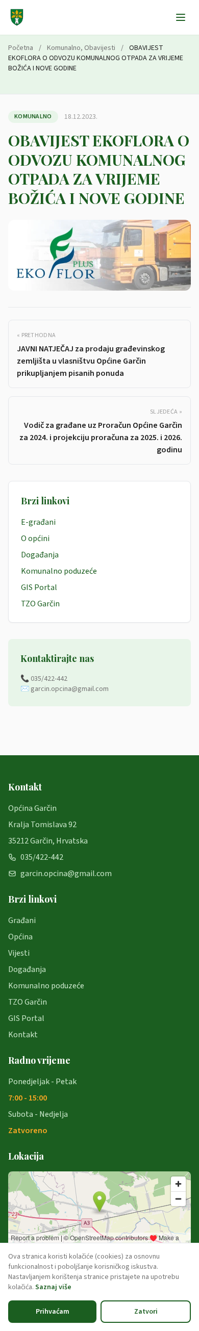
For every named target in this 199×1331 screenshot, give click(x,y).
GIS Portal (39, 587)
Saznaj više (53, 1287)
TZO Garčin (40, 603)
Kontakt (23, 1034)
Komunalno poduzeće (59, 571)
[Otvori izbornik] (180, 17)
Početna (20, 48)
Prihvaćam (52, 1312)
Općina (20, 936)
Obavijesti (99, 48)
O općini (35, 538)
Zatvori (146, 1312)
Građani (22, 920)
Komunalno (64, 48)
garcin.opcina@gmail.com (66, 873)
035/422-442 (41, 857)
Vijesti (19, 953)
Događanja (40, 554)
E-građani (38, 522)
